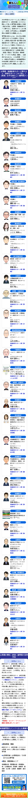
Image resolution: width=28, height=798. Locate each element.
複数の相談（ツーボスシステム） (12, 710)
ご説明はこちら (15, 661)
